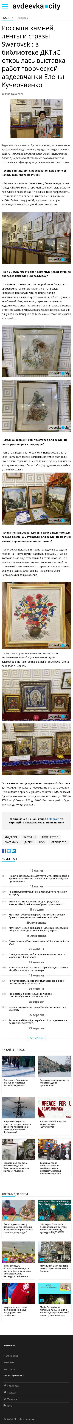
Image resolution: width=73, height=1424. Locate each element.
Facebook (13, 1386)
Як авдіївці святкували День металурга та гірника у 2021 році (38, 893)
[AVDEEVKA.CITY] (36, 6)
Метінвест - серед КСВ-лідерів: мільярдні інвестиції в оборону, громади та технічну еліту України (38, 929)
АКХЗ (42, 842)
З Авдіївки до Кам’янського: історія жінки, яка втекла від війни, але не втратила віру (38, 969)
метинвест (58, 842)
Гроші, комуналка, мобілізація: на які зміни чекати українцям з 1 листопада (37, 955)
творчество (50, 837)
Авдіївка (23, 17)
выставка (11, 842)
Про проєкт (11, 1355)
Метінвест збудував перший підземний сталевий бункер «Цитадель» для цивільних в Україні (37, 916)
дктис (28, 842)
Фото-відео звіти (15, 1194)
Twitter (11, 1392)
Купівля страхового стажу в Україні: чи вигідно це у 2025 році (37, 1008)
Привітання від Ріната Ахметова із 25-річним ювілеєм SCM (39, 942)
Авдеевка (10, 837)
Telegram (53, 819)
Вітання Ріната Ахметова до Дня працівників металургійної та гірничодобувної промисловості (36, 903)
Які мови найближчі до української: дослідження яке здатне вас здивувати (38, 1021)
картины (29, 837)
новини (7, 17)
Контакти (9, 1369)
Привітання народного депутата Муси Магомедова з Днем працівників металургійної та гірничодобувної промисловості (39, 879)
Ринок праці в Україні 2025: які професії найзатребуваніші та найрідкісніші (30, 995)
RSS (9, 1406)
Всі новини (36, 1038)
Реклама (9, 1362)
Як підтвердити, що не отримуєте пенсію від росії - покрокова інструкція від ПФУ (37, 982)
